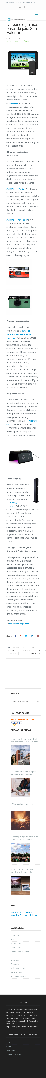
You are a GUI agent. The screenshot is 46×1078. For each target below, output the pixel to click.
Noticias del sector (18, 968)
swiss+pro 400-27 (15, 188)
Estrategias (15, 964)
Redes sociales (16, 972)
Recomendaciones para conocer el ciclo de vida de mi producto (23, 870)
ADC (12, 939)
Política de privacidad (14, 1055)
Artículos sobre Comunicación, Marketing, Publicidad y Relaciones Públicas (25, 915)
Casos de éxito (16, 948)
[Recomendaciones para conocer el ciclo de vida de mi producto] (21, 885)
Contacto (9, 1047)
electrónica (24, 650)
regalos (37, 650)
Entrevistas (15, 960)
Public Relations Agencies (28, 2)
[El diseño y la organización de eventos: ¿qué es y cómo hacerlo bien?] (21, 852)
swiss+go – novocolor (17, 219)
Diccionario (10, 2)
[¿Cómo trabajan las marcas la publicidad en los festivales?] (21, 820)
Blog (8, 1042)
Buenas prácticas (17, 943)
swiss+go (23, 653)
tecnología (36, 653)
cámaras (16, 647)
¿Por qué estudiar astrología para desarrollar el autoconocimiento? (23, 773)
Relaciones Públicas (18, 976)
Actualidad (15, 935)
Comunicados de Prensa (19, 41)
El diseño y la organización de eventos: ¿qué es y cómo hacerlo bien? (25, 838)
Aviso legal (10, 1059)
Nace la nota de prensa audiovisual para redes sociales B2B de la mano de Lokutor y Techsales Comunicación (25, 740)
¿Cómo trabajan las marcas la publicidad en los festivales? (22, 805)
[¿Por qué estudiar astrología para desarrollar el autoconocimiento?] (21, 787)
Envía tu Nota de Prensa (22, 720)
